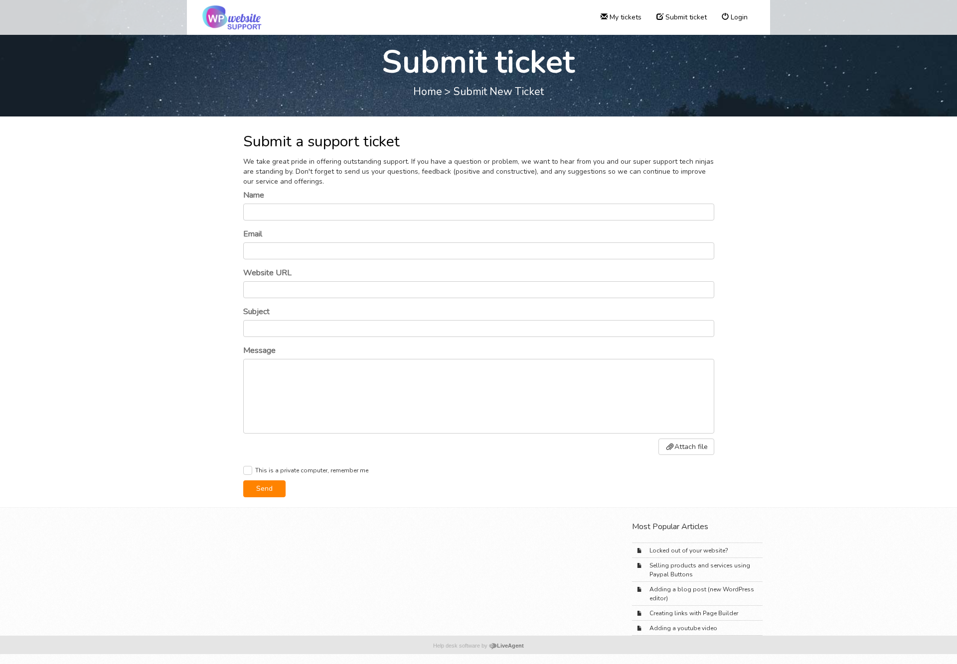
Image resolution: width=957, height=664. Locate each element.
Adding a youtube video (683, 628)
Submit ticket (685, 17)
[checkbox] (247, 470)
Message (259, 350)
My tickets (624, 17)
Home (427, 92)
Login (738, 17)
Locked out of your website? (688, 550)
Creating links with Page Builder (693, 613)
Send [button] (264, 488)
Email (252, 233)
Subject (256, 311)
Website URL (267, 272)
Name (253, 195)
